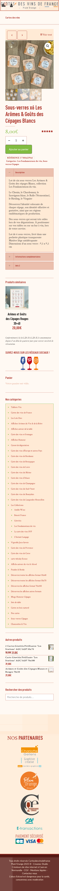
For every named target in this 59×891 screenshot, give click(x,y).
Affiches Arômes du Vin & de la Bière (26, 423)
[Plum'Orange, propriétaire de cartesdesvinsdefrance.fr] (29, 792)
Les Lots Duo (16, 418)
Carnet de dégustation (20, 445)
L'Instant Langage (21, 537)
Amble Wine (19, 510)
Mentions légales (38, 870)
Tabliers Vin (16, 407)
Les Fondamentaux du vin (29, 161)
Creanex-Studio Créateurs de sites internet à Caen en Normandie (30, 867)
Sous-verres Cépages (19, 618)
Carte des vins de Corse (20, 553)
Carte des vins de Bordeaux (22, 456)
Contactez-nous (29, 873)
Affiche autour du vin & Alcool (24, 564)
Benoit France (20, 515)
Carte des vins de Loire (20, 467)
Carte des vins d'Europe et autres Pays (26, 450)
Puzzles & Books (18, 569)
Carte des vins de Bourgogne (23, 461)
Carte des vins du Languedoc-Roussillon (27, 499)
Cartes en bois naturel (20, 607)
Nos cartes (15, 613)
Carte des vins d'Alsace (20, 478)
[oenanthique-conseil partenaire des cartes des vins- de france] (29, 814)
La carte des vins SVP (23, 531)
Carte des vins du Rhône (21, 472)
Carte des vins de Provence (22, 548)
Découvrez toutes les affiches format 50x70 (28, 580)
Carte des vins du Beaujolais (22, 494)
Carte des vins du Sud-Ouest (23, 489)
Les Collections (17, 505)
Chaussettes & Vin (19, 624)
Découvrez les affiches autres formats (26, 591)
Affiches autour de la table (21, 429)
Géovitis (17, 520)
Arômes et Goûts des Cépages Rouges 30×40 (17, 318)
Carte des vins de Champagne (23, 483)
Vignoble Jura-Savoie (20, 542)
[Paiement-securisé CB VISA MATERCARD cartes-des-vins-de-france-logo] (29, 843)
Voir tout (47, 34)
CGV (26, 870)
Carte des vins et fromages (22, 434)
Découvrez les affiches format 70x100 (26, 586)
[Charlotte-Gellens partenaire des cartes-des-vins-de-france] (29, 766)
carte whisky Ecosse (19, 558)
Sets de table (16, 602)
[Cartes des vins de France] (29, 5)
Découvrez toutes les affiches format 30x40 (28, 575)
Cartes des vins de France (21, 412)
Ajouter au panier (19, 149)
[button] (48, 46)
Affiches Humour (18, 440)
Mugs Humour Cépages (21, 597)
